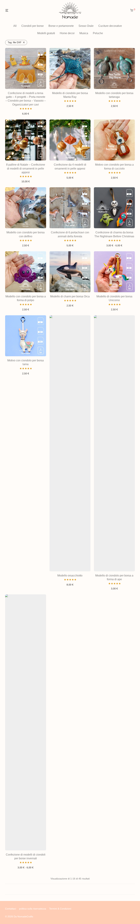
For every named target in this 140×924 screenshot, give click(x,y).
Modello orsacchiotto (69, 575)
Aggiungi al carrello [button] (25, 113)
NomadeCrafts (25, 916)
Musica (83, 33)
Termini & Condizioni (60, 908)
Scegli (114, 245)
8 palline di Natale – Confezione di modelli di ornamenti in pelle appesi (25, 168)
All (15, 25)
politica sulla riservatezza (32, 908)
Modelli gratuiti (46, 33)
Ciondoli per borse (32, 25)
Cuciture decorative (110, 25)
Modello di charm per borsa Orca (70, 296)
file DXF (15, 42)
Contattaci (10, 908)
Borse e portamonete (61, 25)
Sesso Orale (86, 25)
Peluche (98, 33)
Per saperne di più (70, 889)
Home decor (67, 33)
